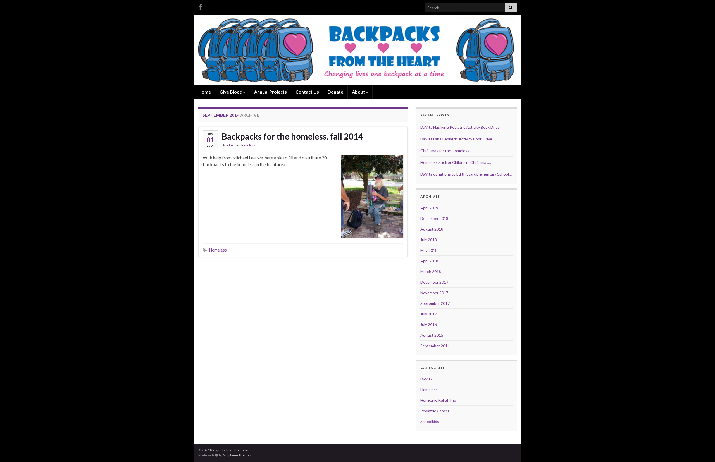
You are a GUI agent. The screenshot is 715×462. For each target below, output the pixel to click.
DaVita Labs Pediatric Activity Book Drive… (457, 139)
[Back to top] (702, 449)
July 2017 (428, 314)
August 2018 (431, 229)
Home (204, 91)
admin (231, 145)
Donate (335, 91)
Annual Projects (270, 91)
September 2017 (435, 303)
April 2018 (429, 260)
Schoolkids (429, 421)
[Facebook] (200, 6)
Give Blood (231, 91)
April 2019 (429, 207)
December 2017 (434, 282)
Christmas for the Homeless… (446, 150)
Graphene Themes (237, 455)
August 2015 (431, 335)
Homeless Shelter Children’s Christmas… (455, 162)
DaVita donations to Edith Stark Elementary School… (466, 174)
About (359, 91)
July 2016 (428, 324)
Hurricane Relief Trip (438, 400)
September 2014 (435, 345)
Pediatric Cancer (434, 410)
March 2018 (430, 271)
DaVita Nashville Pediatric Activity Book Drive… (461, 127)
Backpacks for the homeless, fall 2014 (292, 136)
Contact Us (307, 91)
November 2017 (434, 292)
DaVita (426, 379)
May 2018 (428, 250)
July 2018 (428, 239)
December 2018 (434, 218)
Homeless (247, 145)
